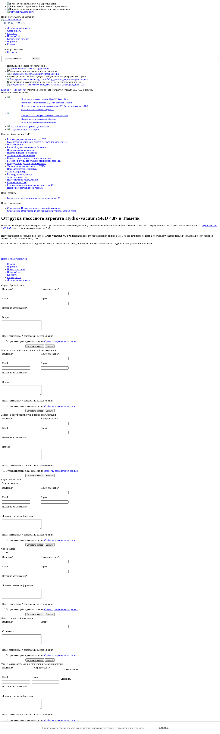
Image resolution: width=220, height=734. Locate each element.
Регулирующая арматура (19, 174)
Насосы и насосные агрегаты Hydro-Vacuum (29, 126)
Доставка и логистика (18, 28)
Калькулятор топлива (18, 39)
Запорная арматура (16, 171)
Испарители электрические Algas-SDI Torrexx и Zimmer (46, 103)
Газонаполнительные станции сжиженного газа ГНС (34, 161)
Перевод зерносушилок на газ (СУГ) (25, 187)
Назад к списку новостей (14, 259)
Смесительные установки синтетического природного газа (37, 142)
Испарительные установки (21, 150)
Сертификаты (14, 31)
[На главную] (11, 19)
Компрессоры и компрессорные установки (29, 158)
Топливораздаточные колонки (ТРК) (26, 166)
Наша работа (13, 36)
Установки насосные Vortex (21, 155)
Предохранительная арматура (22, 169)
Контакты (12, 33)
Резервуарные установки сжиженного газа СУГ (31, 185)
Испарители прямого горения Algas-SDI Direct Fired (45, 99)
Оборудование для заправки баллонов (26, 163)
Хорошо (164, 728)
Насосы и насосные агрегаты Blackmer (38, 119)
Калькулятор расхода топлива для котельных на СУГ (34, 198)
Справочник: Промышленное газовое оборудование (33, 208)
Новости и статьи (16, 269)
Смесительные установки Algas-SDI (37, 110)
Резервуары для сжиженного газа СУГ (26, 139)
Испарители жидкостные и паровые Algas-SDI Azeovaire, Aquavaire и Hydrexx (56, 106)
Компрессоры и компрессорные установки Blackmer (44, 115)
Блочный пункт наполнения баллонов (26, 147)
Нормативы (13, 41)
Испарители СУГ (16, 144)
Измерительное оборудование (22, 179)
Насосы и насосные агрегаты (22, 152)
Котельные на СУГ (16, 182)
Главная (11, 44)
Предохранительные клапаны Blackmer (38, 122)
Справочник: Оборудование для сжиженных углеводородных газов (41, 211)
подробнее (140, 728)
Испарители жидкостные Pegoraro (25, 129)
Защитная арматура (17, 177)
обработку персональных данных (61, 341)
